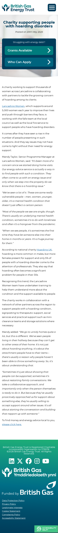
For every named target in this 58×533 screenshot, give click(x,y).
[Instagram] (37, 461)
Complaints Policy (11, 515)
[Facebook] (29, 461)
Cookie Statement (11, 511)
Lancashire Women (13, 106)
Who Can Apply (19, 62)
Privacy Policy (9, 504)
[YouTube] (45, 461)
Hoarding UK (44, 250)
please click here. (12, 424)
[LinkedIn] (11, 461)
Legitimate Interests (12, 508)
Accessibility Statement (13, 518)
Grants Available (20, 50)
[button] (46, 529)
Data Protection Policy (13, 501)
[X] (20, 461)
